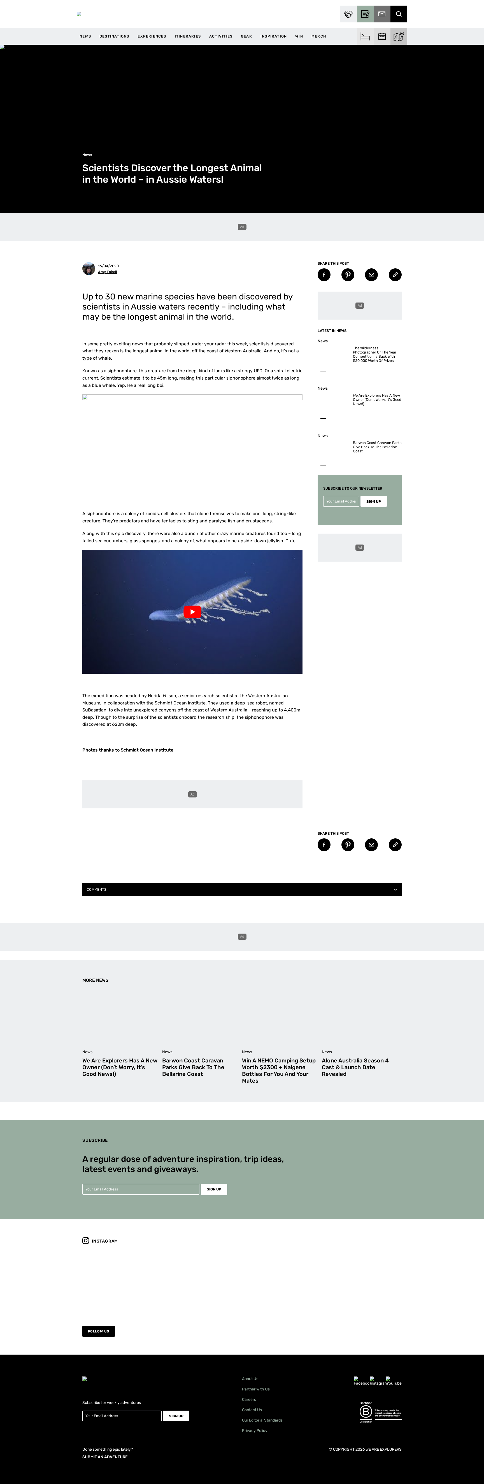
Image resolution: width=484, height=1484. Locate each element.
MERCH (318, 36)
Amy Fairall (107, 272)
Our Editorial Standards (262, 1420)
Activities (220, 36)
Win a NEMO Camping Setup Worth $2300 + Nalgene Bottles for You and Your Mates (279, 1070)
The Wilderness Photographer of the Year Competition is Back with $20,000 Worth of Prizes (374, 354)
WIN (299, 36)
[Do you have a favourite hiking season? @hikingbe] (363, 1281)
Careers (249, 1399)
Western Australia (228, 710)
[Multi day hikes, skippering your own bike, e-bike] (282, 1281)
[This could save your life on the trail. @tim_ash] (121, 1281)
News (85, 36)
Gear (246, 36)
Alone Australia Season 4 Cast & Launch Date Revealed (355, 1067)
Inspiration (273, 36)
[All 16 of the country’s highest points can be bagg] (202, 1281)
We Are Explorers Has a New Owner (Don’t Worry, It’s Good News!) (377, 399)
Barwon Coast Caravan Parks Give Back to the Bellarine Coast (377, 447)
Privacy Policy (254, 1430)
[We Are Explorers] (79, 14)
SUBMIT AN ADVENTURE (105, 1457)
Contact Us (252, 1410)
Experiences (152, 36)
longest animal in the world (161, 350)
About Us (250, 1378)
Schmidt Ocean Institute (180, 703)
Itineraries (188, 36)
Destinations (114, 36)
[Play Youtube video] (192, 612)
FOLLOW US (98, 1331)
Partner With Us (256, 1389)
